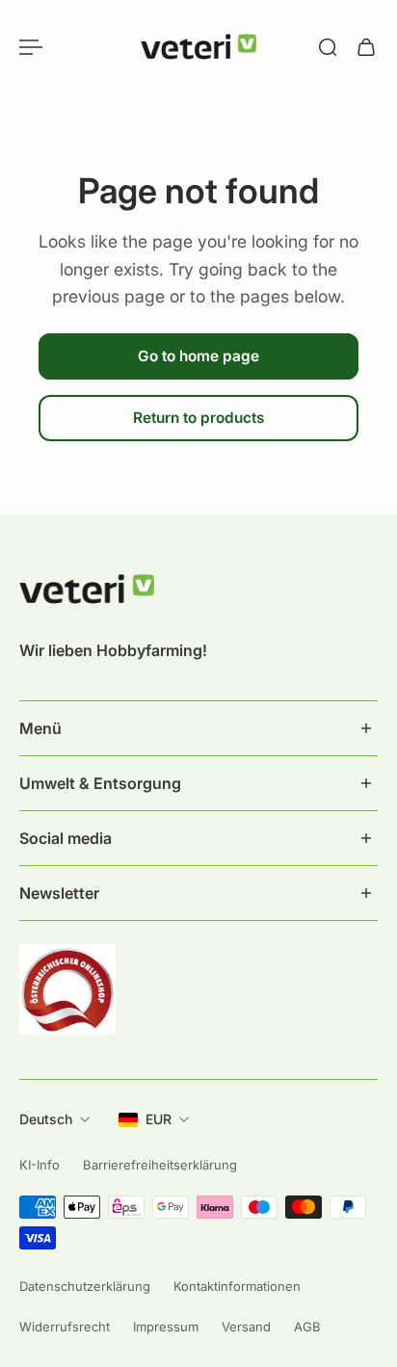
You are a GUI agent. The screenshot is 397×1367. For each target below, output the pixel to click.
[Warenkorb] (366, 47)
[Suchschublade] (327, 47)
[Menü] (31, 47)
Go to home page (198, 356)
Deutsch (45, 1119)
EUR (159, 1119)
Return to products (198, 418)
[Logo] (198, 47)
